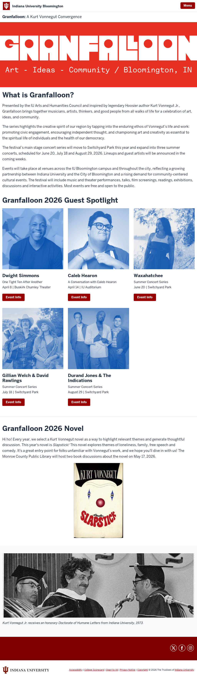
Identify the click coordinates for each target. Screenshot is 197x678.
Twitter (173, 648)
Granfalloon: (42, 17)
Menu (188, 5)
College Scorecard (94, 669)
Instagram (190, 648)
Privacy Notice (127, 669)
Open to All (112, 669)
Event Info (13, 297)
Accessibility (75, 669)
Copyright (142, 669)
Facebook (182, 648)
